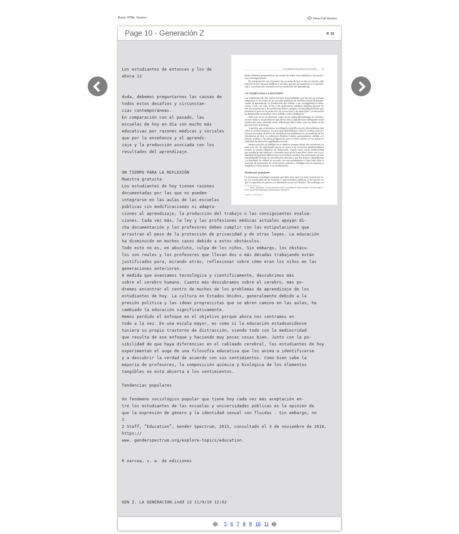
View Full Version (325, 18)
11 (266, 524)
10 (257, 524)
